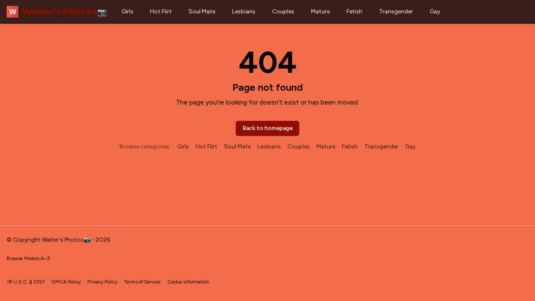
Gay (435, 11)
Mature (320, 11)
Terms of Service (142, 282)
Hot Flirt (161, 11)
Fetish (354, 11)
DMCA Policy (66, 282)
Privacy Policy (102, 282)
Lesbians (243, 11)
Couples (283, 11)
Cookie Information (188, 282)
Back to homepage (267, 128)
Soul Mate (202, 11)
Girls (127, 11)
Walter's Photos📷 (58, 11)
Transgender (396, 11)
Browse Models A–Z (28, 258)
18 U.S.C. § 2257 (26, 282)
